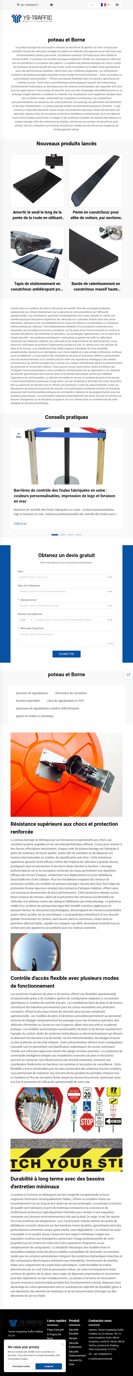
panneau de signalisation (32, 693)
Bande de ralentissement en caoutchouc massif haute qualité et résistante (96, 286)
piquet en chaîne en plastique (35, 716)
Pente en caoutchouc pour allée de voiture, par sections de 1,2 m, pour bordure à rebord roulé (96, 215)
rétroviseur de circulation (71, 693)
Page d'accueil (55, 1329)
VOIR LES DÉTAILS (37, 180)
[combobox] (26, 620)
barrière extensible (28, 700)
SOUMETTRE (66, 654)
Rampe (73, 1338)
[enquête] (128, 675)
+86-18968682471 (29, 5)
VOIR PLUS (20, 523)
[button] (55, 534)
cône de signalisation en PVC (65, 700)
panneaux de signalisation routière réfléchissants (47, 708)
